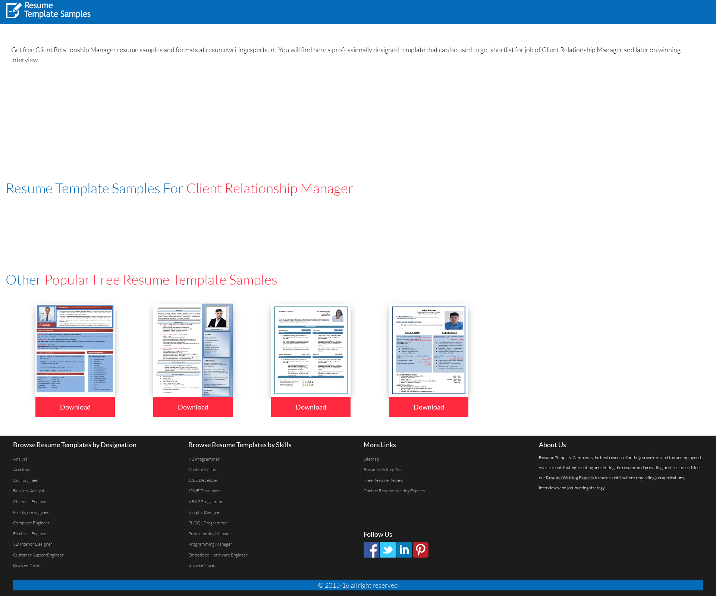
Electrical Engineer (30, 533)
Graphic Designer (204, 512)
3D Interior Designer (32, 544)
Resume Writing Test (383, 469)
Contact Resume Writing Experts (394, 490)
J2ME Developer (204, 490)
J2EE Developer (203, 480)
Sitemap (371, 459)
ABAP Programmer (206, 501)
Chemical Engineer (30, 501)
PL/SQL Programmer (208, 523)
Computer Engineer (31, 523)
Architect (21, 469)
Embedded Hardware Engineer (218, 555)
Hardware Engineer (31, 512)
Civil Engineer (26, 480)
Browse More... (27, 565)
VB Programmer (204, 459)
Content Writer (202, 469)
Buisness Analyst (28, 490)
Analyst (20, 459)
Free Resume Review (383, 480)
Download (75, 407)
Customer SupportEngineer (38, 555)
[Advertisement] (617, 11)
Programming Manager (210, 533)
